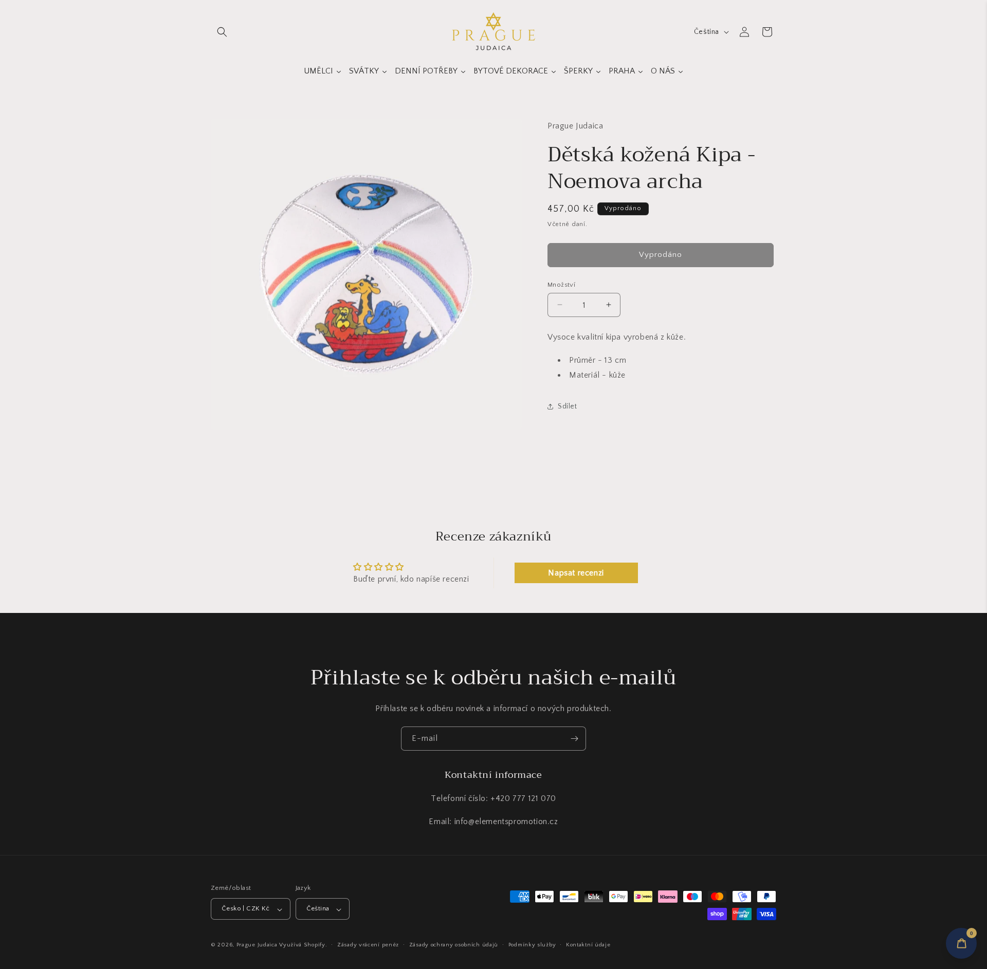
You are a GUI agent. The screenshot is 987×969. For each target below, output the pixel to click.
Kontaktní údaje (588, 945)
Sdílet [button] (567, 406)
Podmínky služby (532, 945)
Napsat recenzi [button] (576, 572)
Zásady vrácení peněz (368, 945)
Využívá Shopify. (303, 945)
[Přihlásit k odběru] (574, 738)
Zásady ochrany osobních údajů (453, 945)
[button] (222, 32)
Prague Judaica (257, 945)
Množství (561, 284)
